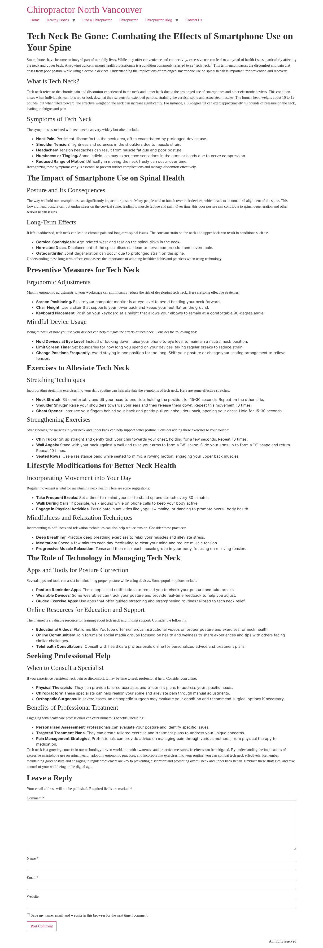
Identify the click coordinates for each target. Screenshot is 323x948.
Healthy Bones (58, 20)
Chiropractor (128, 20)
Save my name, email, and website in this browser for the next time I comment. (89, 915)
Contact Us (193, 20)
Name (33, 858)
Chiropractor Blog (158, 20)
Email (32, 877)
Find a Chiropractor (97, 20)
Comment (35, 798)
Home (34, 20)
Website (33, 896)
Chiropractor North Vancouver (84, 9)
